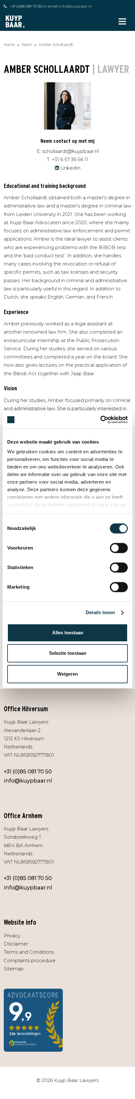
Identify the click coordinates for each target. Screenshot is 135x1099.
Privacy (12, 936)
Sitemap (14, 969)
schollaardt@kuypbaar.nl (70, 151)
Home (9, 44)
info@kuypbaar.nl (75, 6)
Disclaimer (16, 944)
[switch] (119, 548)
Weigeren (67, 674)
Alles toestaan (67, 632)
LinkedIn (70, 168)
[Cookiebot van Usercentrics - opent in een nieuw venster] (100, 420)
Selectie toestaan (67, 653)
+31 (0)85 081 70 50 (26, 6)
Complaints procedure (30, 960)
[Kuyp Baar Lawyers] (15, 21)
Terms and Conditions (29, 952)
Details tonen (100, 612)
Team (27, 44)
